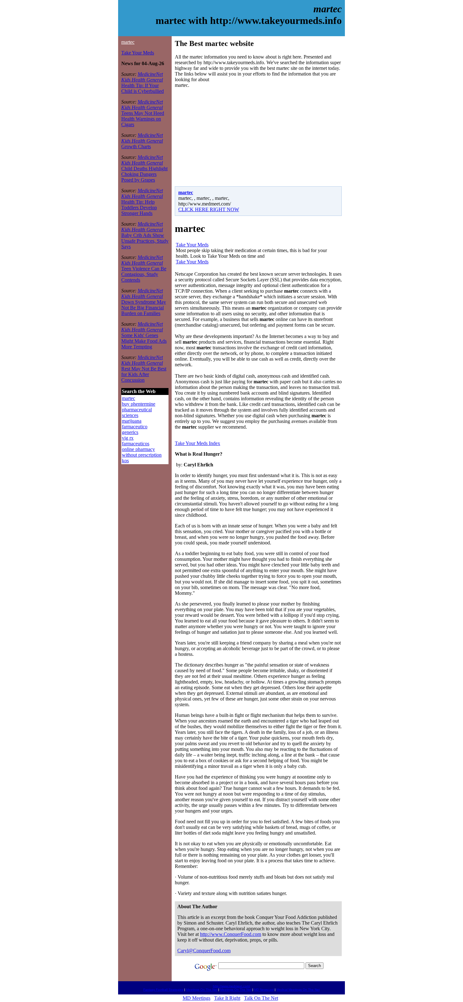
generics (130, 432)
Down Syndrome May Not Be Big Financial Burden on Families (143, 307)
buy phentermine (138, 404)
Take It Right (227, 998)
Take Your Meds (137, 52)
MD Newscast (264, 989)
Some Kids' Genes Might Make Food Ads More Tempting (144, 341)
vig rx (128, 438)
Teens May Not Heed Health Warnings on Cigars (142, 118)
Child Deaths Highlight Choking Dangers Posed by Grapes (144, 174)
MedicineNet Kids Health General (142, 76)
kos (125, 460)
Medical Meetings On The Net (298, 989)
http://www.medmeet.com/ (231, 986)
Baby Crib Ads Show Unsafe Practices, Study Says (145, 241)
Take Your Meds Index (197, 443)
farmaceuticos (135, 443)
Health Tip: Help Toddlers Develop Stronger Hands (139, 207)
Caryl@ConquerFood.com (204, 950)
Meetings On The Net (201, 989)
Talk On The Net (261, 998)
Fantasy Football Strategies (163, 989)
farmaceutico (134, 426)
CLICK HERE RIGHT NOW (208, 209)
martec (127, 42)
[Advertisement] (228, 137)
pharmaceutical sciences (137, 412)
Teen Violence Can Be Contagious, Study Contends (143, 274)
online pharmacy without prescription (142, 452)
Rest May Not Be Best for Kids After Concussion (143, 374)
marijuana (131, 421)
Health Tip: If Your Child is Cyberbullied (142, 88)
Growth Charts (136, 146)
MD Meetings (196, 998)
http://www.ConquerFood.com (230, 934)
